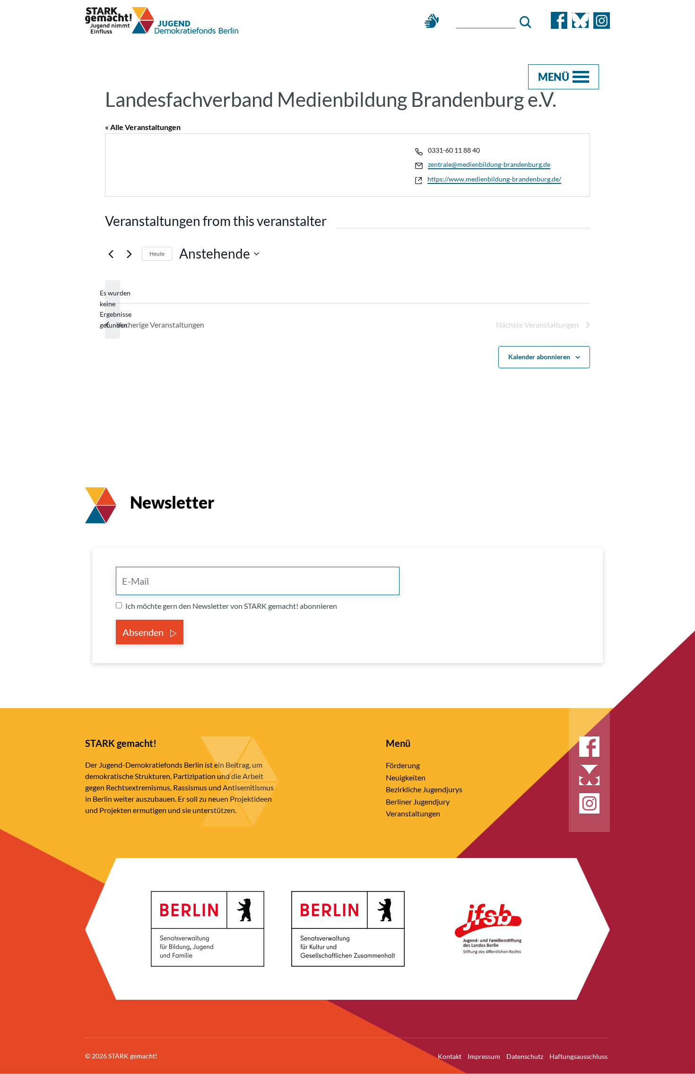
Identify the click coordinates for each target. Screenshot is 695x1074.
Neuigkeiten (406, 777)
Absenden (143, 632)
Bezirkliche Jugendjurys (424, 789)
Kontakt (449, 1056)
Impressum (484, 1056)
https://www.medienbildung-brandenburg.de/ (494, 179)
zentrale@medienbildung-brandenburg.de (489, 164)
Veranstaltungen (413, 813)
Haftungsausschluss (578, 1056)
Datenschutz (524, 1056)
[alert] (112, 309)
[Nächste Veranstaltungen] (129, 254)
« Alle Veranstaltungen (143, 126)
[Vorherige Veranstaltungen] (110, 254)
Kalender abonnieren (539, 357)
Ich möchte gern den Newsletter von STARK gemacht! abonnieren (231, 605)
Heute (157, 253)
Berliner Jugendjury (418, 801)
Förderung (403, 765)
